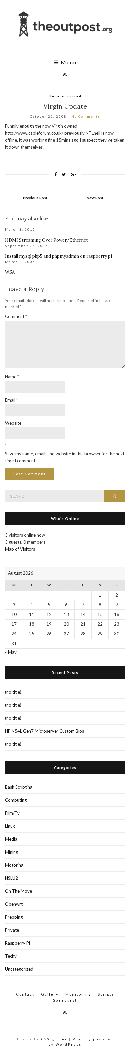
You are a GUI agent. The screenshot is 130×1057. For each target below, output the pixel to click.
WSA (10, 272)
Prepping (14, 917)
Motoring (14, 865)
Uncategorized (65, 96)
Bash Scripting (18, 787)
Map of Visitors (20, 549)
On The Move (18, 891)
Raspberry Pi (17, 943)
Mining (11, 852)
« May (11, 652)
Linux (10, 826)
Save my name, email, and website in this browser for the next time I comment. (64, 457)
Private (12, 930)
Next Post (95, 198)
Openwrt (14, 904)
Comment (16, 316)
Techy (11, 956)
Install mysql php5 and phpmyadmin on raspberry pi (58, 256)
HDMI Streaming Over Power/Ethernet (46, 240)
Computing (16, 800)
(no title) (13, 692)
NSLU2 (11, 878)
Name (12, 376)
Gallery (50, 994)
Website (13, 423)
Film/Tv (12, 813)
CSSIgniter (54, 1039)
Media (11, 839)
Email (11, 400)
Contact (25, 994)
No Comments (85, 116)
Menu (68, 62)
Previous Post (35, 198)
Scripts (106, 994)
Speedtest (65, 1000)
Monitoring (78, 994)
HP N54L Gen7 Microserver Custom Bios (44, 731)
